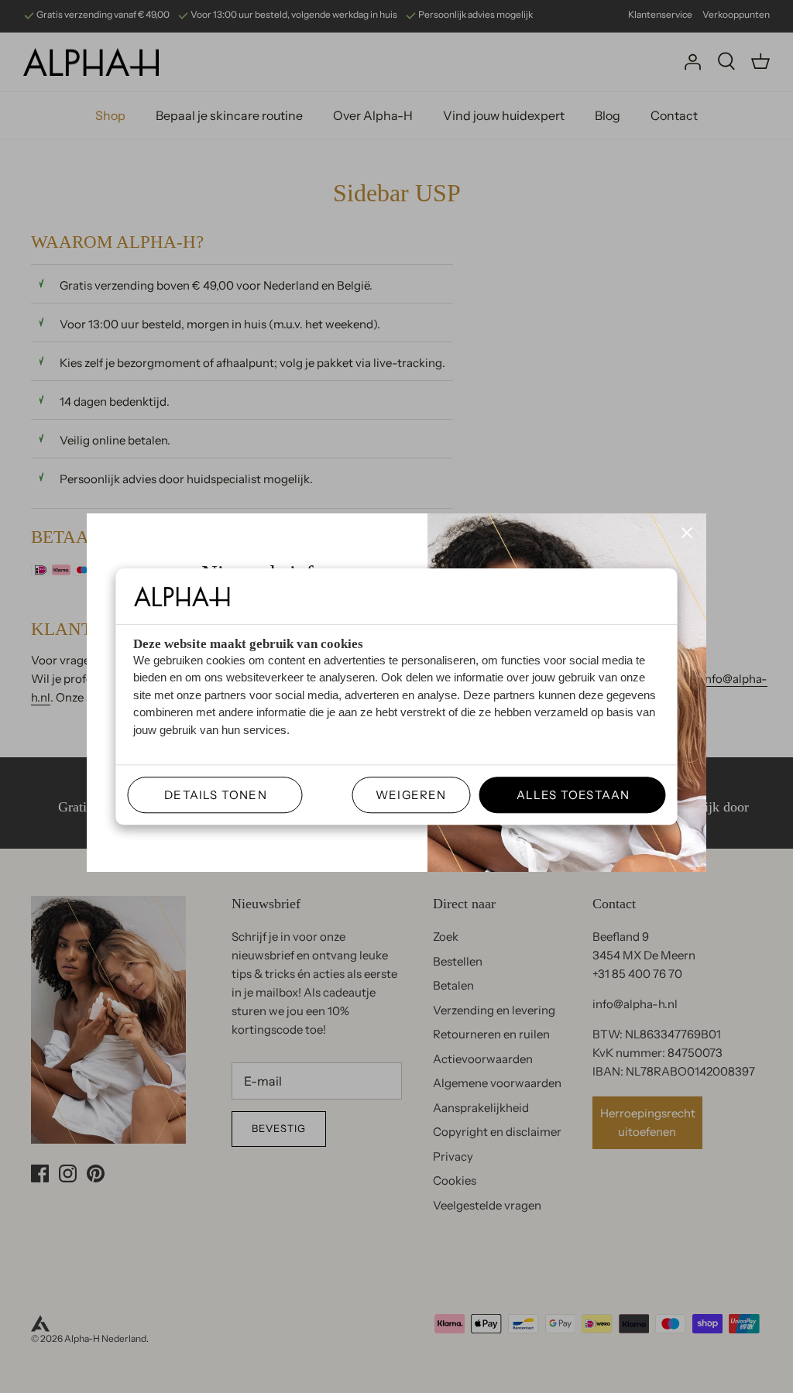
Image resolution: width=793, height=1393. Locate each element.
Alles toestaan (566, 794)
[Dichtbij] (687, 533)
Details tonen (209, 794)
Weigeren (411, 794)
